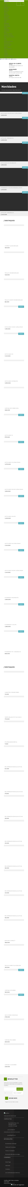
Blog (5, 57)
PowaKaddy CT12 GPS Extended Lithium (11, 187)
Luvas (5, 39)
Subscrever (20, 1089)
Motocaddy (6, 16)
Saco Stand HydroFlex (11, 1015)
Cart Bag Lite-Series (10, 990)
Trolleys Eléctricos (8, 56)
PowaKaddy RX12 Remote (11, 597)
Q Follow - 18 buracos (7, 138)
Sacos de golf (7, 45)
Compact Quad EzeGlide (11, 245)
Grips (5, 38)
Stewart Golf (7, 26)
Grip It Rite (6, 10)
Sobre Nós (7, 1165)
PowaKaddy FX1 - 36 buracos (13, 651)
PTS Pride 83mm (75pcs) (11, 742)
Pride (5, 22)
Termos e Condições (10, 1150)
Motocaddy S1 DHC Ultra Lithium (14, 327)
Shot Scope (6, 25)
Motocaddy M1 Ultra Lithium (12, 543)
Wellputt (6, 28)
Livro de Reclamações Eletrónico (12, 1172)
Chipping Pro (7, 7)
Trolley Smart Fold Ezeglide (13, 965)
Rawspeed (6, 23)
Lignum (6, 13)
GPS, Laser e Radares (9, 36)
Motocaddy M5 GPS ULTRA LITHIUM (14, 489)
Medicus (6, 14)
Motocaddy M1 (9, 354)
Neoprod (6, 17)
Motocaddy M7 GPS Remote (8, 163)
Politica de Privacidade (10, 1147)
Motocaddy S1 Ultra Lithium (12, 462)
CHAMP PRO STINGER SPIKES (12, 692)
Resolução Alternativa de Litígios (12, 1154)
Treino (5, 51)
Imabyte (13, 1183)
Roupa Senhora (7, 44)
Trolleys (6, 53)
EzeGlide (6, 8)
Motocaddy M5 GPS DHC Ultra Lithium (11, 113)
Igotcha (6, 11)
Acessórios (6, 31)
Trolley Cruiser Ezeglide (12, 273)
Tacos (5, 50)
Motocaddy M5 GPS (10, 516)
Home (5, 2)
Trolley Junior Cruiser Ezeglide (14, 300)
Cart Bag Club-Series (11, 1064)
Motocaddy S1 (9, 435)
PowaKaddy (7, 19)
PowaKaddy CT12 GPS (10, 624)
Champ (5, 5)
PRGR (5, 20)
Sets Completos (8, 48)
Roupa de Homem (8, 41)
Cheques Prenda (8, 34)
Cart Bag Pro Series (10, 1040)
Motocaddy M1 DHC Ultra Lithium (14, 570)
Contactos (7, 1169)
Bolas (5, 32)
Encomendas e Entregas (10, 1143)
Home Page (8, 1162)
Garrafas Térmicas (8, 35)
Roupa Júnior (7, 42)
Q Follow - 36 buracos (7, 212)
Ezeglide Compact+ (10, 940)
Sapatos (6, 47)
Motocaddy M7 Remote (11, 381)
